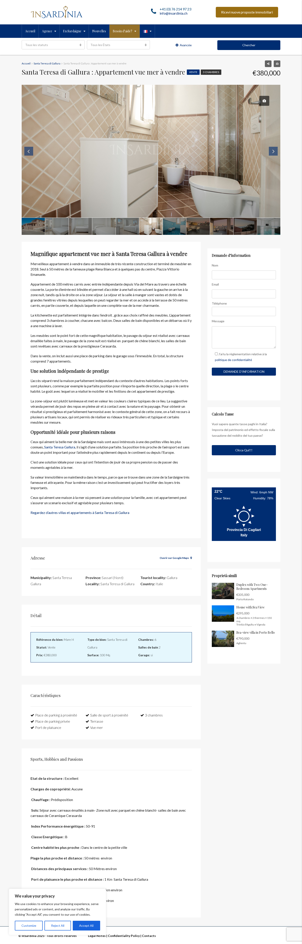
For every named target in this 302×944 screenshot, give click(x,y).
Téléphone (219, 303)
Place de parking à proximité (56, 715)
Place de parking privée (52, 721)
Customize (28, 925)
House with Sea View (250, 607)
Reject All (57, 925)
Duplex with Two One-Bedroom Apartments (252, 587)
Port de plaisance (48, 727)
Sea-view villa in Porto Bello (255, 632)
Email (215, 284)
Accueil (30, 31)
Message (218, 321)
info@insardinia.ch (173, 13)
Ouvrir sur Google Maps (174, 558)
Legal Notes (97, 936)
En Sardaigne (72, 31)
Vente (193, 72)
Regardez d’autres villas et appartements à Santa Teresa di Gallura (80, 512)
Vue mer (96, 727)
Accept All (86, 925)
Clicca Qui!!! (243, 450)
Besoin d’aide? (122, 31)
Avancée (186, 45)
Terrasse (96, 721)
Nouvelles (99, 31)
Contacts (149, 936)
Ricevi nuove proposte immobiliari (247, 12)
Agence (47, 31)
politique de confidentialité (233, 360)
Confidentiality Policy (124, 936)
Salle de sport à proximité (109, 715)
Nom (215, 265)
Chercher (248, 45)
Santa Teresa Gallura (59, 447)
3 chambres (211, 72)
